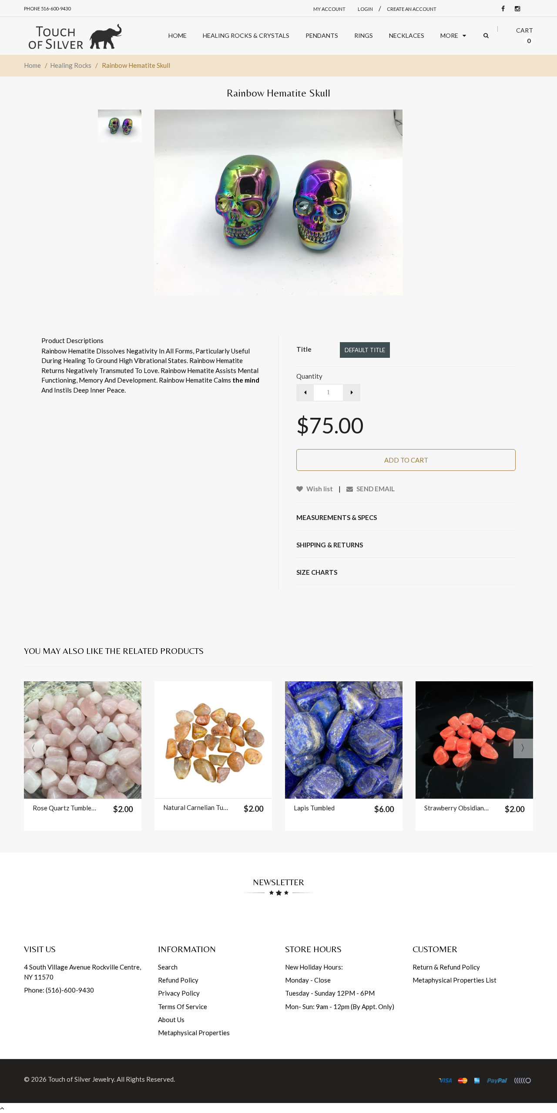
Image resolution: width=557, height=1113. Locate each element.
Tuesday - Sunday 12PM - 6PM (330, 993)
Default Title (365, 350)
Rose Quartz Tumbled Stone (65, 808)
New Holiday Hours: (314, 967)
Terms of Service (182, 1006)
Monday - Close (308, 980)
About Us (171, 1019)
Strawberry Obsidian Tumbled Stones (456, 808)
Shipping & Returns (329, 545)
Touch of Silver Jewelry (81, 1079)
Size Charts (316, 572)
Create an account (411, 9)
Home (32, 65)
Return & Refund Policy (446, 967)
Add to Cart (406, 460)
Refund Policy (178, 980)
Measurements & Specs (336, 517)
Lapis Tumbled (314, 808)
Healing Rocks (70, 65)
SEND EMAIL (375, 489)
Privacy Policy (179, 993)
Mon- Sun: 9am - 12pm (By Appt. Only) (339, 1006)
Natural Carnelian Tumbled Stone (195, 807)
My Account (329, 9)
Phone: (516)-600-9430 (59, 990)
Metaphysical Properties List (455, 980)
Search (168, 967)
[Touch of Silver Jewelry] (75, 36)
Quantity (309, 376)
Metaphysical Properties (194, 1032)
